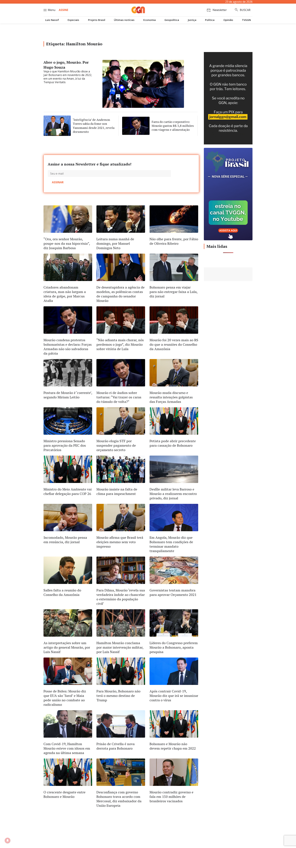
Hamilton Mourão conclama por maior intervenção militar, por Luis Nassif (119, 647)
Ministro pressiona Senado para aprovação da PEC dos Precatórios (65, 445)
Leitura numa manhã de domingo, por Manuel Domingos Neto (115, 243)
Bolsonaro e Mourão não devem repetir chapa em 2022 (173, 746)
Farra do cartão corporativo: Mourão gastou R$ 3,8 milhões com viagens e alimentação (173, 126)
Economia (149, 20)
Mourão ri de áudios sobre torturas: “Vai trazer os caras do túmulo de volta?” (118, 397)
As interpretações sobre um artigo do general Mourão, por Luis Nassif (67, 647)
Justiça (192, 20)
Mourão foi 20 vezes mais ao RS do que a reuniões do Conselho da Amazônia (174, 344)
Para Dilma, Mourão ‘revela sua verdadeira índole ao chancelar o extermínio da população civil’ (120, 597)
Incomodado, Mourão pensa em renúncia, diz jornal (65, 539)
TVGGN (246, 20)
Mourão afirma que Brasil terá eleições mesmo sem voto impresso (119, 542)
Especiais (73, 20)
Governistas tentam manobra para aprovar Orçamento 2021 (173, 592)
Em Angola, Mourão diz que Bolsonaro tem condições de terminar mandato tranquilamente (171, 544)
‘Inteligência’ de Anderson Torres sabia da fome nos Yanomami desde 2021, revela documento (93, 126)
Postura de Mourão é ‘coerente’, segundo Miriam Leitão (68, 394)
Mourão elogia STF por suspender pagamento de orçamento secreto (116, 445)
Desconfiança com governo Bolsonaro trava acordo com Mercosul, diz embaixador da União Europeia (118, 799)
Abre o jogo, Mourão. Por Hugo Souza (66, 65)
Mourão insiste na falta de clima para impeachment (116, 491)
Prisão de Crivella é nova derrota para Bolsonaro (115, 746)
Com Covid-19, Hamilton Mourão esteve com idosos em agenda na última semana (67, 748)
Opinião (228, 20)
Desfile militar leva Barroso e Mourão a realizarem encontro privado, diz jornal (173, 493)
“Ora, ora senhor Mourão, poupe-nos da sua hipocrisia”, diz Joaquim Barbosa (67, 243)
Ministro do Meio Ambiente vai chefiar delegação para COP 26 (68, 491)
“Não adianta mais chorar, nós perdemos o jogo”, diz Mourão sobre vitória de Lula (120, 344)
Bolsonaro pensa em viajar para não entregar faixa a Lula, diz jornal (174, 291)
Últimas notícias (124, 20)
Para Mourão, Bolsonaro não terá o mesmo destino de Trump (118, 695)
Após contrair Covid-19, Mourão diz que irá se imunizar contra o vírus (174, 695)
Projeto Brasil (96, 20)
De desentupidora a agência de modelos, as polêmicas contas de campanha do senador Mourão (120, 294)
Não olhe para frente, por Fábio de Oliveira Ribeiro (174, 241)
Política (209, 20)
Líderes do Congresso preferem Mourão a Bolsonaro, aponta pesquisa (174, 647)
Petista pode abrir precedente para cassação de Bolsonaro (173, 443)
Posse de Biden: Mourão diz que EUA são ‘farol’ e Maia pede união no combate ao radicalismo (65, 698)
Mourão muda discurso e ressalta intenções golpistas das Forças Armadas (171, 397)
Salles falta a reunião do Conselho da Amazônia (62, 592)
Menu (51, 10)
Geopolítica (171, 20)
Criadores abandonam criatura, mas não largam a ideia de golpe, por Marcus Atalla (65, 294)
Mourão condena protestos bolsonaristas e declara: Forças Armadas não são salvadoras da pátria (68, 347)
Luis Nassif (52, 20)
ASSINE (63, 10)
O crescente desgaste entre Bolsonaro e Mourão (64, 794)
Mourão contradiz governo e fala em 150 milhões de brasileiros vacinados (171, 796)
